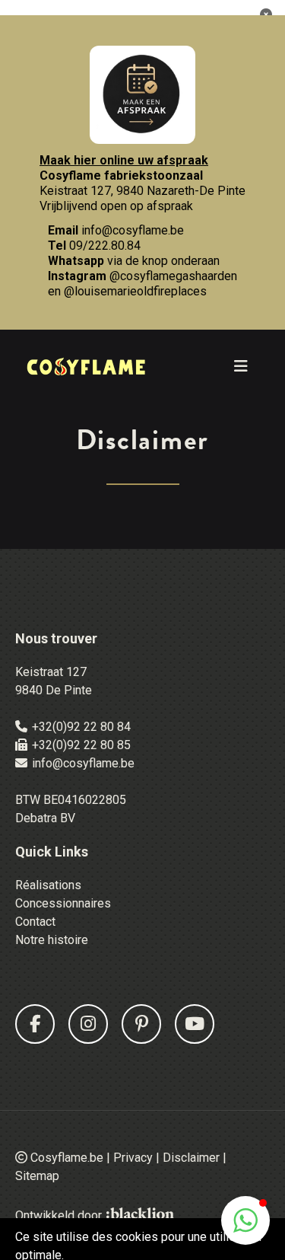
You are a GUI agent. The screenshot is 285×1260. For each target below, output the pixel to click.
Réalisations (48, 885)
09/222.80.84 (105, 245)
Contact (35, 921)
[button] (245, 1220)
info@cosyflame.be (132, 230)
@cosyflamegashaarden (173, 276)
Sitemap (37, 1176)
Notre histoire (51, 940)
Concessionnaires (63, 903)
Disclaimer (191, 1157)
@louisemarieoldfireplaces (135, 291)
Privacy (133, 1157)
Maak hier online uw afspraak (124, 160)
